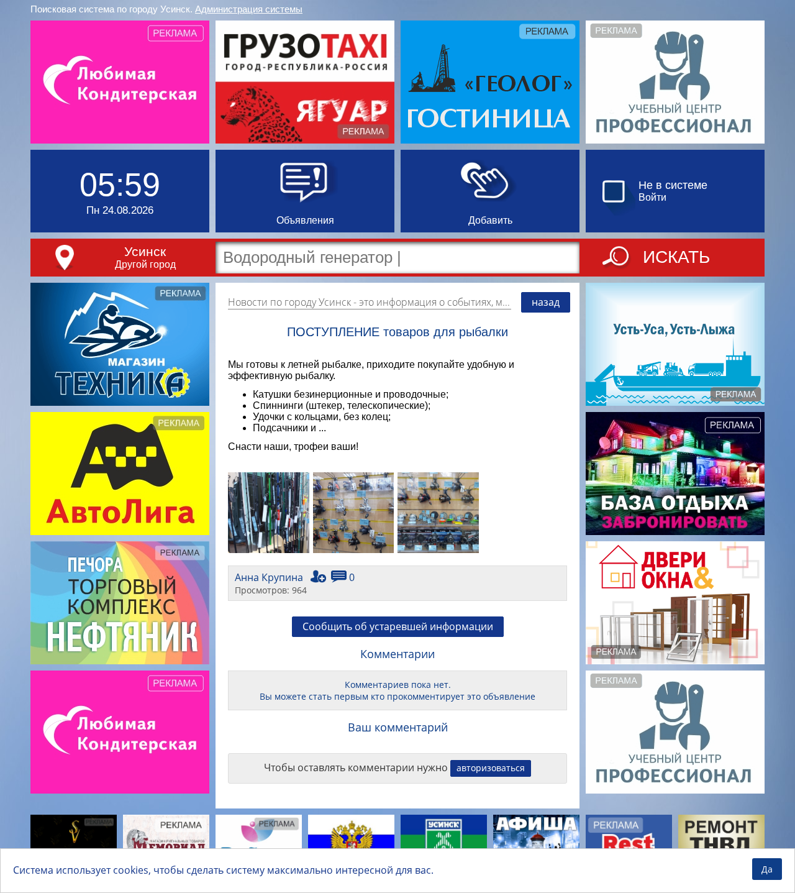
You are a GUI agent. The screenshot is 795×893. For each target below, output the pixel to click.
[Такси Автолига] (119, 473)
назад (546, 302)
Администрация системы (248, 9)
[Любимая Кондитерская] (119, 82)
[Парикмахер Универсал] (73, 844)
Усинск (145, 251)
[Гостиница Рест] (629, 844)
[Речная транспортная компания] (675, 344)
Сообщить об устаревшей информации (397, 626)
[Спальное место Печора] (258, 844)
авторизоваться (491, 768)
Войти (652, 197)
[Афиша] (536, 844)
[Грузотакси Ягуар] (305, 82)
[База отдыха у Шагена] (675, 473)
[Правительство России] (351, 844)
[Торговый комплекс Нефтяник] (119, 602)
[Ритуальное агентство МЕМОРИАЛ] (166, 844)
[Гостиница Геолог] (490, 82)
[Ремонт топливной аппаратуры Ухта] (721, 844)
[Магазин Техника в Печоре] (119, 344)
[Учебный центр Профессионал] (675, 82)
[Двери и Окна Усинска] (675, 602)
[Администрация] (444, 844)
